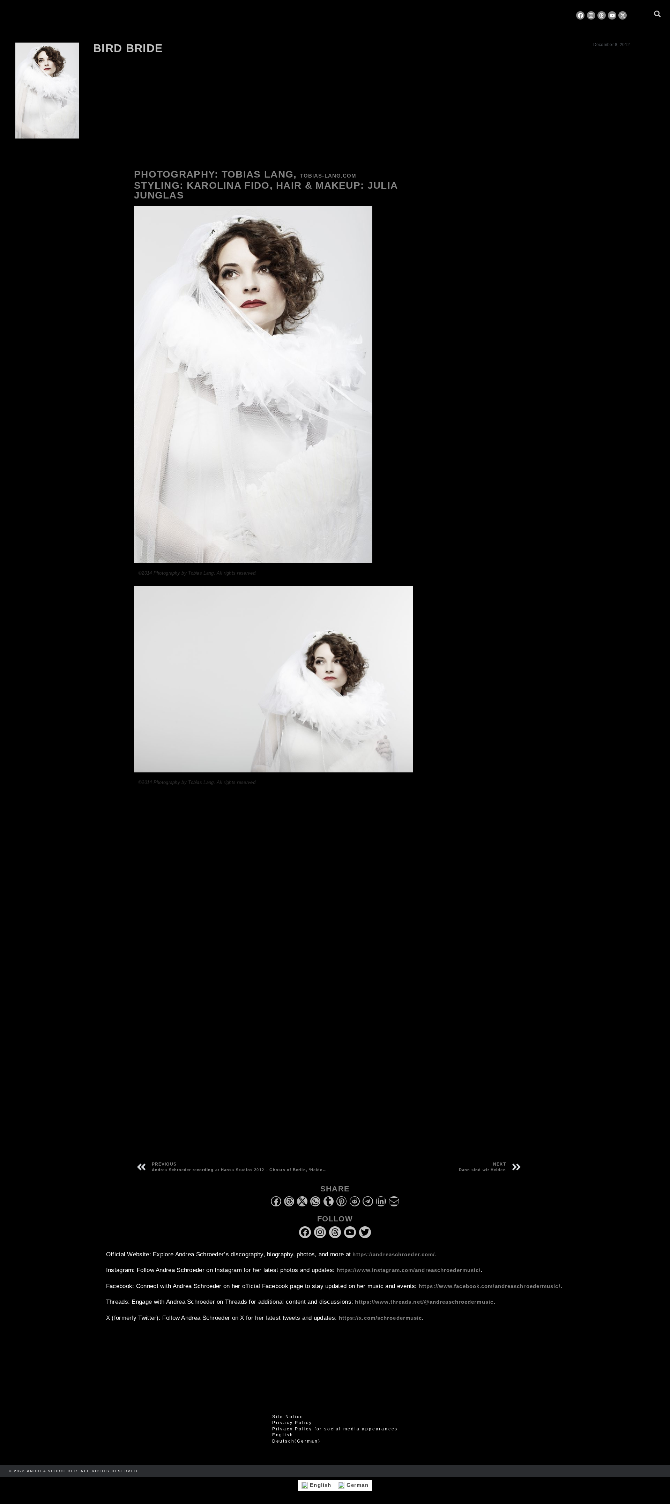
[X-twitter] (622, 15)
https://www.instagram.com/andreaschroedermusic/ (409, 1270)
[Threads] (601, 15)
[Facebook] (580, 15)
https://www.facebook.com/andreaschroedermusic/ (489, 1286)
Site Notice (288, 1416)
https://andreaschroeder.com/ (393, 1254)
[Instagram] (591, 15)
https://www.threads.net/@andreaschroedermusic (424, 1302)
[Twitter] (365, 1232)
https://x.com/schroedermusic (380, 1318)
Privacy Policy (292, 1422)
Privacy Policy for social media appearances (335, 1429)
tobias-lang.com (328, 176)
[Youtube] (612, 15)
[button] (657, 14)
